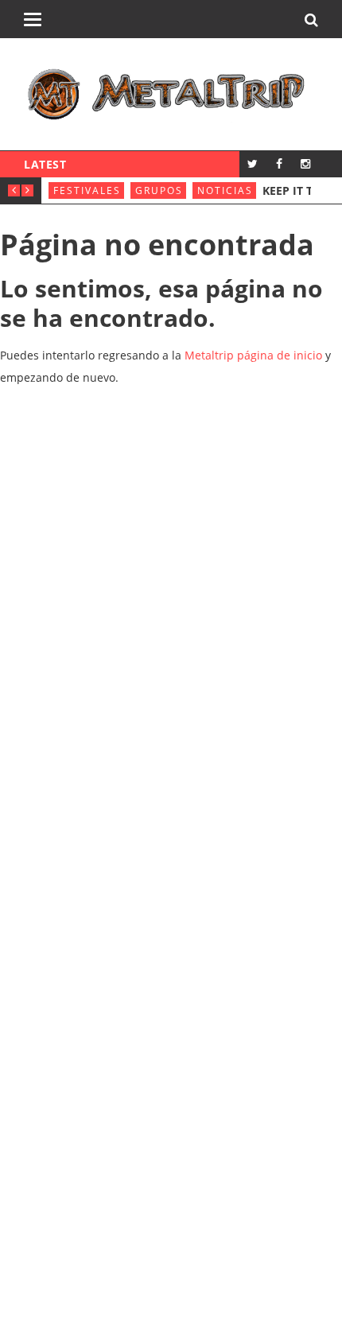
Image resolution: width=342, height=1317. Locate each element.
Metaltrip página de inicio (253, 355)
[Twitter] (252, 163)
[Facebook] (279, 163)
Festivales (87, 190)
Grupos (159, 190)
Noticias (225, 190)
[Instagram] (305, 163)
